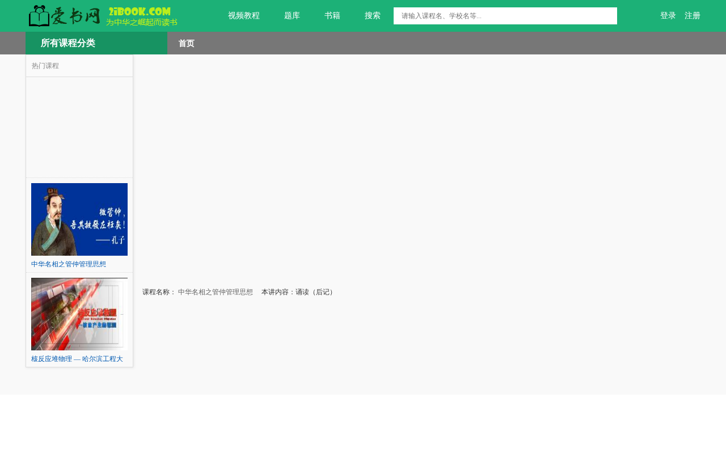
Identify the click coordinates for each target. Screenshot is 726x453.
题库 (292, 15)
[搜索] (608, 15)
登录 (668, 15)
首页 (187, 43)
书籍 (332, 15)
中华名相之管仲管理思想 (214, 292)
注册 (692, 15)
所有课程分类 (68, 43)
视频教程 (244, 15)
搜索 (373, 15)
